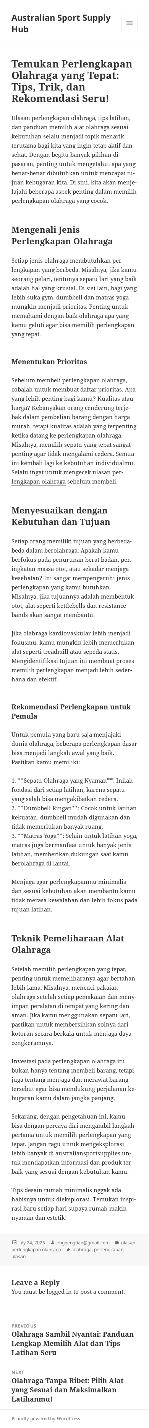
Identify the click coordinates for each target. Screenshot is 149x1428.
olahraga (82, 1249)
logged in (59, 1291)
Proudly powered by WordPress (45, 1418)
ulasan (18, 1256)
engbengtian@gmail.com (83, 1242)
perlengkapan (108, 1249)
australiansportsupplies (87, 1153)
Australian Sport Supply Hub (61, 23)
